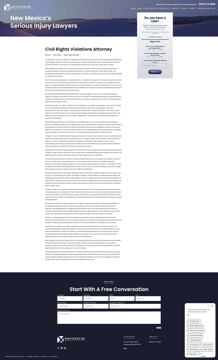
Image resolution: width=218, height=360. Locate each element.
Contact (175, 8)
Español (192, 8)
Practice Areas (151, 8)
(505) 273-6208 (207, 4)
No (155, 49)
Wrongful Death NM (206, 8)
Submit (159, 327)
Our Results (164, 8)
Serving (184, 8)
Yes (149, 49)
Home (133, 8)
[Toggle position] (208, 305)
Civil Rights (57, 55)
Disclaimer (44, 357)
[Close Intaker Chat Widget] (212, 305)
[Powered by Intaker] (203, 356)
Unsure (161, 49)
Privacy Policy (53, 357)
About (140, 8)
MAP (125, 348)
